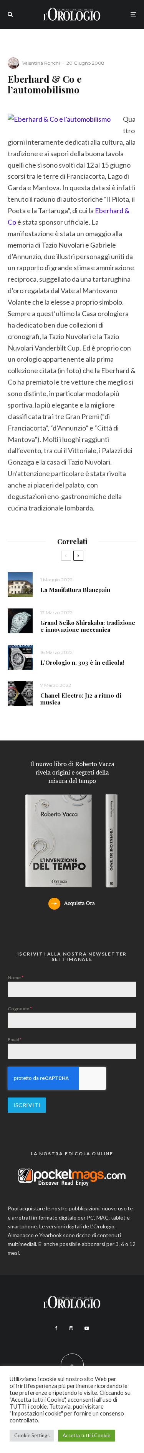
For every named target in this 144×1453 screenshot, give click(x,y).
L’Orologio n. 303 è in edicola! (82, 662)
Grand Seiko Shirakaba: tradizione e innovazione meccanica (87, 626)
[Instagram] (71, 1328)
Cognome (20, 1008)
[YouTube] (87, 1328)
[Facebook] (56, 1328)
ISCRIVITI (27, 1105)
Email (15, 1039)
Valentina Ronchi (41, 63)
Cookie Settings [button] (32, 1435)
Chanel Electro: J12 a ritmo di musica (80, 699)
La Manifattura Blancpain (75, 589)
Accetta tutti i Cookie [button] (86, 1435)
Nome (15, 977)
